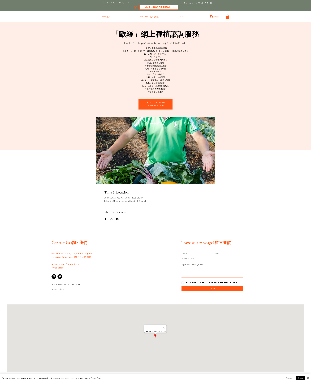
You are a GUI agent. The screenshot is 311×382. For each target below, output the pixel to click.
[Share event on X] (111, 219)
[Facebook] (59, 276)
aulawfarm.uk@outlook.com (66, 264)
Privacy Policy (96, 378)
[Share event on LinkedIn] (117, 219)
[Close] (308, 378)
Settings (289, 378)
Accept (300, 378)
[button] (227, 16)
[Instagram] (54, 276)
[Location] (135, 7)
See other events (155, 105)
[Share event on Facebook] (105, 219)
